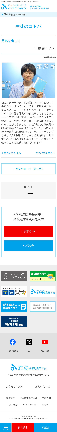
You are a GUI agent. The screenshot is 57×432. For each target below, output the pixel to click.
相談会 (29, 245)
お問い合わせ (42, 386)
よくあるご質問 (14, 386)
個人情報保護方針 (28, 398)
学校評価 (46, 398)
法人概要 (13, 405)
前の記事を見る (12, 153)
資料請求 (30, 231)
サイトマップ (29, 405)
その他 (44, 405)
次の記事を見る (44, 153)
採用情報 (10, 398)
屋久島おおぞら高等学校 (25, 6)
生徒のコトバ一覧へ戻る (29, 169)
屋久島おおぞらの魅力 (15, 14)
